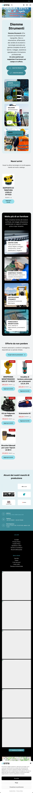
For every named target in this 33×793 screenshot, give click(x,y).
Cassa (16, 560)
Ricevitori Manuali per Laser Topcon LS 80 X (8, 448)
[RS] (8, 502)
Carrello (16, 558)
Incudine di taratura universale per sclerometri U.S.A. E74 (24, 380)
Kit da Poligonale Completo (8, 414)
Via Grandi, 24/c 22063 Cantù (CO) (15, 514)
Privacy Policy (19, 790)
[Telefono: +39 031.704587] (29, 1)
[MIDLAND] (24, 486)
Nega (16, 782)
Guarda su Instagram (17, 750)
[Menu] (30, 5)
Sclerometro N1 (25, 413)
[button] (30, 763)
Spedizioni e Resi (16, 545)
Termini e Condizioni (16, 547)
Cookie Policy (12, 790)
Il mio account (16, 562)
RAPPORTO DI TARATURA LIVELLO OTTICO (8, 191)
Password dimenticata (16, 566)
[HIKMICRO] (24, 502)
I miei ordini (16, 564)
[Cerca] (11, 5)
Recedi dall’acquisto (16, 549)
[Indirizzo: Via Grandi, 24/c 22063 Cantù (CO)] (3, 1)
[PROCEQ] (24, 494)
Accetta (16, 778)
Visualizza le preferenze (17, 787)
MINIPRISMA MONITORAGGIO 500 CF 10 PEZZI (8, 379)
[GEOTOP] (8, 494)
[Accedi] (23, 5)
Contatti (16, 539)
